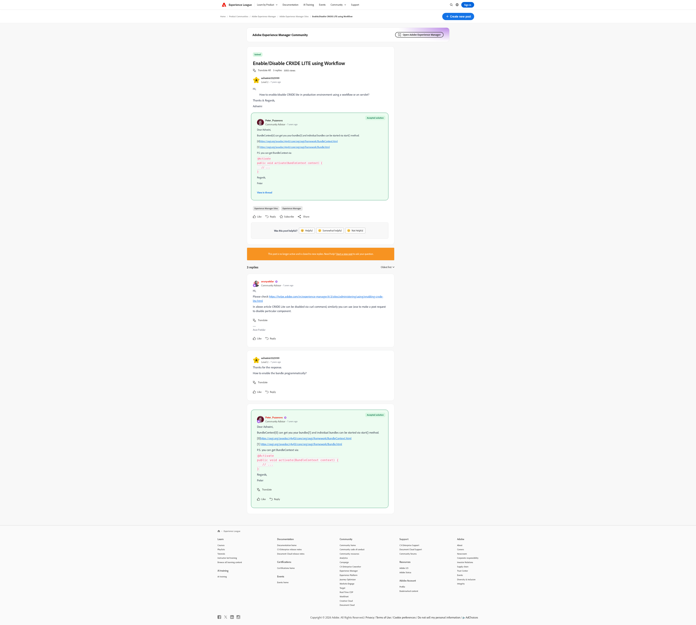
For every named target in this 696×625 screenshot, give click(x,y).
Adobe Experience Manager (264, 16)
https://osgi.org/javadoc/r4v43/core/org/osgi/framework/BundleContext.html (299, 141)
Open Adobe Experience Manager (422, 34)
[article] (319, 310)
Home (223, 16)
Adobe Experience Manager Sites (294, 16)
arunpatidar (267, 281)
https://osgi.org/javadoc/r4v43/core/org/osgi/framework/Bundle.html (295, 147)
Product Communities (238, 16)
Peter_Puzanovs (274, 120)
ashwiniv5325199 (270, 78)
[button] (458, 16)
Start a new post (344, 254)
